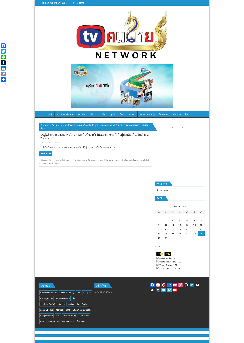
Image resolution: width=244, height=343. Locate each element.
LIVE (78, 292)
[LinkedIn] (3, 68)
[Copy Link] (3, 74)
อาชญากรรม (84, 315)
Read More (46, 153)
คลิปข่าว (61, 304)
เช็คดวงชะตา (53, 321)
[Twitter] (3, 51)
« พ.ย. (157, 246)
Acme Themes (150, 338)
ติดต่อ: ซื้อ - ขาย (46, 310)
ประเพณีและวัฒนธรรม (82, 310)
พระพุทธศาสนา (46, 315)
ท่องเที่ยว (59, 310)
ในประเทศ (91, 160)
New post (87, 292)
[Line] (3, 57)
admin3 (58, 142)
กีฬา (74, 298)
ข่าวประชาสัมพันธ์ (47, 304)
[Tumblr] (3, 62)
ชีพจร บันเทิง (82, 304)
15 (201, 224)
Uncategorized (46, 298)
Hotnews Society (48, 160)
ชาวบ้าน (72, 160)
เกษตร (84, 160)
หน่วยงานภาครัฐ (69, 315)
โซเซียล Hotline (67, 321)
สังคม (79, 160)
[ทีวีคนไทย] (42, 113)
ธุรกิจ (68, 310)
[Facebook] (3, 46)
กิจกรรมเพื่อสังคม (62, 160)
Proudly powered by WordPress (103, 338)
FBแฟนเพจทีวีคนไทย (48, 292)
